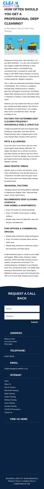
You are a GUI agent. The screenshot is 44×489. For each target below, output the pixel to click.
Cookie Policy (29, 481)
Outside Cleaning (10, 406)
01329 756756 (9, 356)
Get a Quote (9, 462)
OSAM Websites (30, 478)
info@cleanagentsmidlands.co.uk (16, 369)
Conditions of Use (22, 484)
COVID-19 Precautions (12, 409)
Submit (34, 322)
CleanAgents (12, 28)
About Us (7, 384)
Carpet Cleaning (10, 397)
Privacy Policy (14, 481)
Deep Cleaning (9, 393)
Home (6, 381)
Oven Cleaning (9, 403)
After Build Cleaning (11, 390)
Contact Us (8, 412)
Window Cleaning (10, 400)
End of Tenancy (10, 387)
